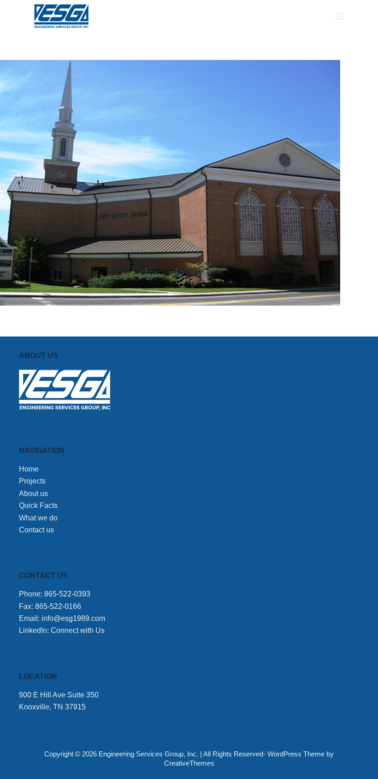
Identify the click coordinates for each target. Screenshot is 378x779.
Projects (32, 481)
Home (29, 469)
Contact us (36, 530)
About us (33, 493)
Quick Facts (38, 505)
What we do (38, 518)
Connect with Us (78, 630)
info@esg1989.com (73, 618)
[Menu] (340, 16)
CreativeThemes (189, 763)
